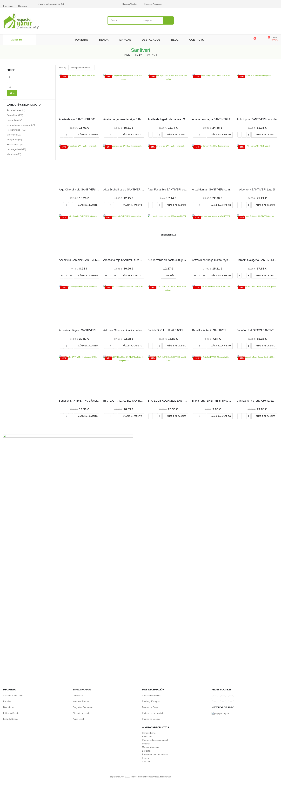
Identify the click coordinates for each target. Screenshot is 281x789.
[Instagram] (264, 4)
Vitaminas (12, 154)
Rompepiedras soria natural (155, 740)
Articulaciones (14, 110)
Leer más (169, 275)
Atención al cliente (81, 713)
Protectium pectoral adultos (155, 754)
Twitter (223, 698)
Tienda (104, 39)
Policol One (147, 736)
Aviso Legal (78, 719)
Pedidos (7, 701)
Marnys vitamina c (151, 747)
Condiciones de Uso (151, 695)
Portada (81, 39)
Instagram (215, 698)
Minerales (12, 134)
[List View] (276, 67)
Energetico (12, 120)
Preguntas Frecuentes (153, 4)
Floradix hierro (148, 733)
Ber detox (146, 751)
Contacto (196, 39)
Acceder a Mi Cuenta (13, 695)
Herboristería (13, 129)
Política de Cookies (151, 719)
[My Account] (260, 40)
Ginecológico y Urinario (19, 125)
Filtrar (12, 93)
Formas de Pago (150, 707)
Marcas (125, 39)
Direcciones (8, 707)
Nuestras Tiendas (129, 4)
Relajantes (12, 139)
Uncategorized (14, 149)
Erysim (145, 758)
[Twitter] (270, 4)
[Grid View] (272, 67)
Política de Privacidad (152, 713)
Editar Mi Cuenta (11, 713)
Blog (175, 39)
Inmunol (146, 744)
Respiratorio (13, 144)
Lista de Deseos (11, 719)
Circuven (146, 762)
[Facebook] (276, 4)
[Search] (168, 20)
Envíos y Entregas (151, 701)
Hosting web (165, 777)
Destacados (151, 39)
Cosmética (12, 115)
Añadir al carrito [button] (88, 134)
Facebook (231, 698)
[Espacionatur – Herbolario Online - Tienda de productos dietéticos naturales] (21, 21)
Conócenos (78, 695)
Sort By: (63, 67)
